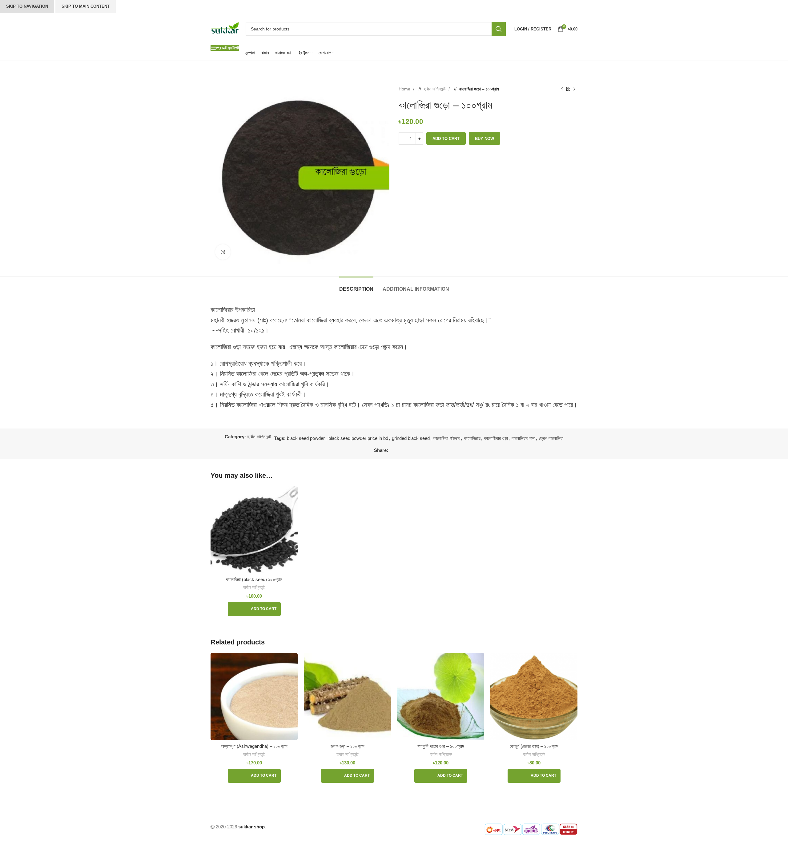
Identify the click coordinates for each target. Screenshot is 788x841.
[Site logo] (225, 28)
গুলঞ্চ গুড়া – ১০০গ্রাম (347, 746)
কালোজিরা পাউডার (446, 438)
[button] (254, 609)
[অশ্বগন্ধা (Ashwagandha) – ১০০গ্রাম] (254, 696)
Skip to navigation (27, 6)
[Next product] (574, 89)
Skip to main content (86, 6)
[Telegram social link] (411, 450)
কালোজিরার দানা (523, 438)
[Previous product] (562, 89)
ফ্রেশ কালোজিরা (551, 438)
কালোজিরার (472, 438)
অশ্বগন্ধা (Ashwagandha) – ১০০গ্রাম (254, 746)
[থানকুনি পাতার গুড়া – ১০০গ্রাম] (440, 696)
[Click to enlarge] (223, 252)
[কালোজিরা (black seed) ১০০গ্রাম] (254, 529)
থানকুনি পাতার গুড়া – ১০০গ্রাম (440, 746)
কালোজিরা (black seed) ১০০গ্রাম (254, 579)
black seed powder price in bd (358, 438)
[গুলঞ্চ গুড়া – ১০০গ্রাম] (347, 696)
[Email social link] (399, 450)
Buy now (484, 138)
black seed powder (306, 438)
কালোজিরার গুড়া (496, 438)
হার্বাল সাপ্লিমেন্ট (435, 88)
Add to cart (446, 138)
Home (405, 88)
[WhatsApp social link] (405, 450)
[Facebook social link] (393, 450)
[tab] (356, 286)
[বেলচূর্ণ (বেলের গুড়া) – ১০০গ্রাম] (533, 696)
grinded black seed (411, 438)
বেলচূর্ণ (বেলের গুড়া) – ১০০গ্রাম (534, 746)
